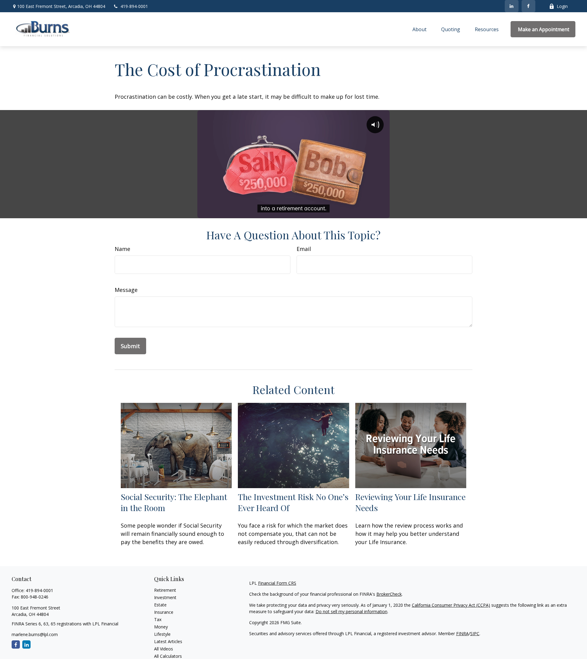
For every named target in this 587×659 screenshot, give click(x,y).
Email (304, 248)
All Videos (163, 649)
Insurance (163, 612)
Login (562, 6)
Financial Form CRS (277, 583)
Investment (165, 597)
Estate (160, 605)
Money (161, 627)
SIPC (474, 633)
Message (126, 289)
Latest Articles (168, 641)
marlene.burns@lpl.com (35, 634)
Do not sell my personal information (351, 611)
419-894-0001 (134, 6)
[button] (419, 29)
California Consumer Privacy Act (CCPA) (451, 605)
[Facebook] (528, 6)
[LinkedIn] (512, 6)
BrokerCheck (389, 594)
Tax (157, 619)
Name (122, 248)
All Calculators (168, 656)
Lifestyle (162, 634)
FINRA (462, 633)
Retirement (165, 590)
